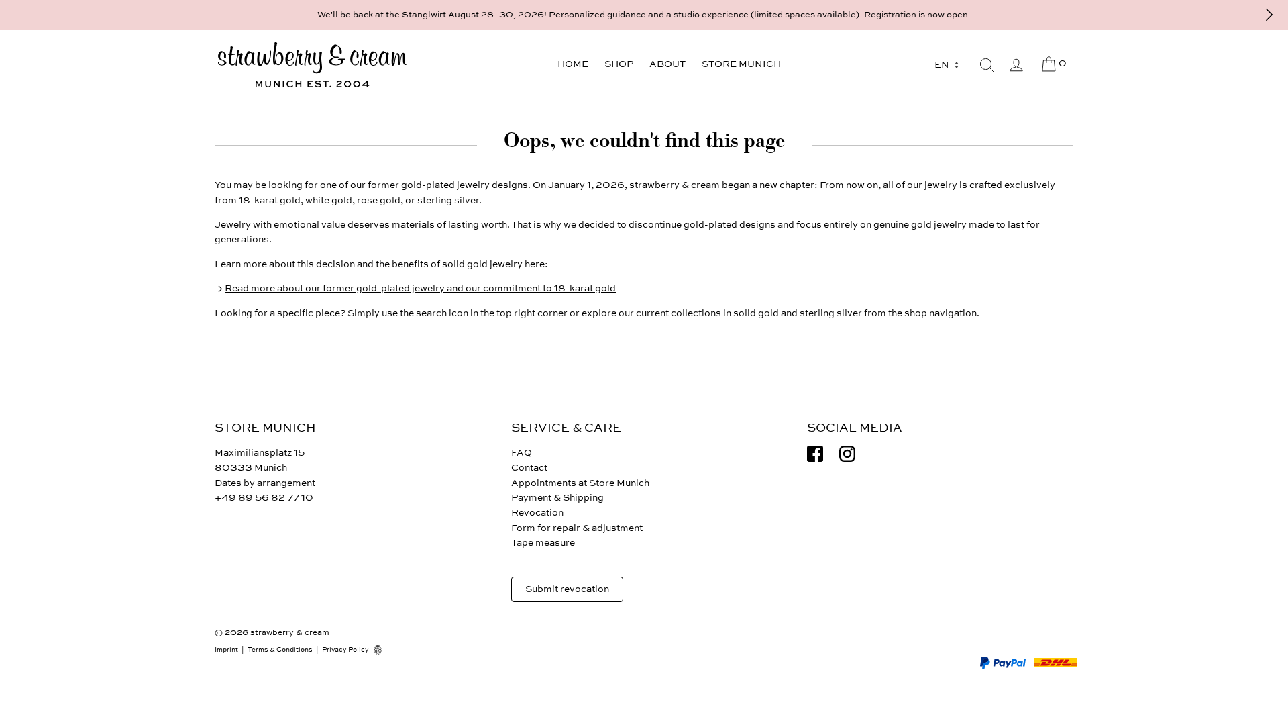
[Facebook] (815, 454)
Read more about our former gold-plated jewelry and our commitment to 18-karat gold (420, 288)
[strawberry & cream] (312, 65)
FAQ (521, 452)
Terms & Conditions (280, 650)
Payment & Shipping (557, 497)
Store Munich (741, 64)
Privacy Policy (345, 650)
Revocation (537, 512)
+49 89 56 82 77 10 (264, 497)
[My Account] (1016, 65)
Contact (529, 467)
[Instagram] (847, 454)
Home (572, 64)
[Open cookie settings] (382, 649)
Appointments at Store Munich (580, 483)
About (667, 64)
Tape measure (543, 542)
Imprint (226, 650)
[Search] (986, 65)
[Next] (1269, 14)
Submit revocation (567, 589)
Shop (618, 64)
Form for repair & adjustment (577, 528)
